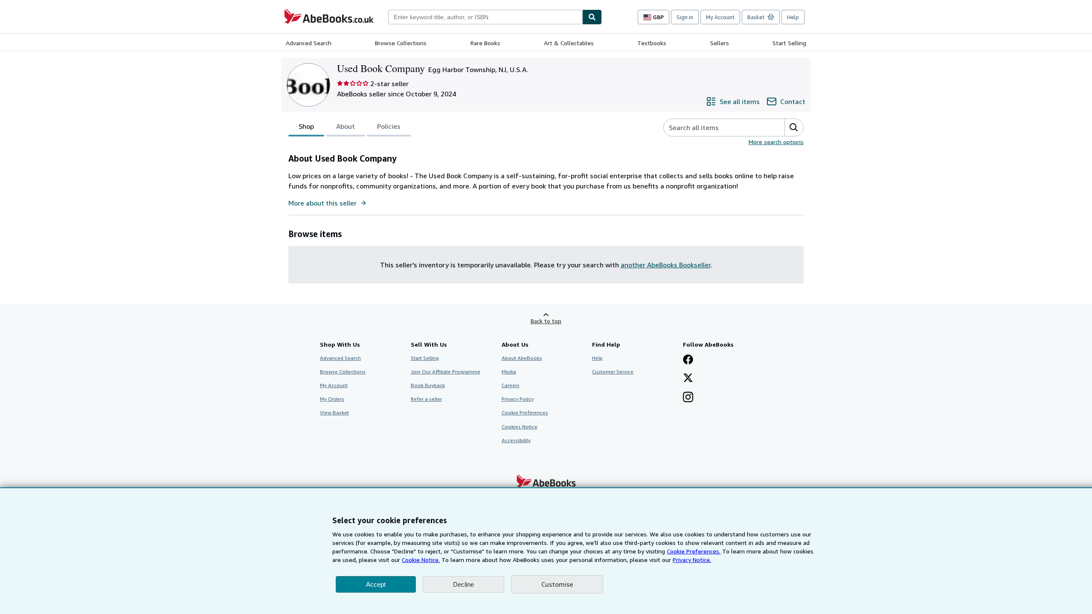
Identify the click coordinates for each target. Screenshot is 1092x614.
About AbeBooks (522, 358)
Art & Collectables (569, 42)
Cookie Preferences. (693, 551)
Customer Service (612, 371)
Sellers (719, 42)
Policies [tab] (389, 126)
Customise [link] (557, 584)
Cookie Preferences (525, 412)
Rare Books (485, 42)
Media (509, 371)
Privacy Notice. (692, 559)
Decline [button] (463, 584)
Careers (511, 385)
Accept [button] (376, 584)
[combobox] (485, 17)
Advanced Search (308, 42)
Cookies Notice (519, 426)
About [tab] (345, 126)
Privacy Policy (518, 399)
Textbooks (651, 42)
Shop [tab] (306, 126)
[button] (793, 127)
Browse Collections (401, 42)
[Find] (592, 17)
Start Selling (789, 42)
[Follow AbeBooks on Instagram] (688, 398)
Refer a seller (426, 399)
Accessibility (516, 440)
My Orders (332, 399)
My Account (720, 17)
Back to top (546, 320)
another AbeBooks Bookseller (666, 265)
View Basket (334, 412)
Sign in (685, 17)
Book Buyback (428, 385)
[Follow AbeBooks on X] (688, 379)
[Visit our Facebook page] (688, 360)
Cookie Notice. (421, 559)
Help (793, 17)
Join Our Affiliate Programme (445, 371)
